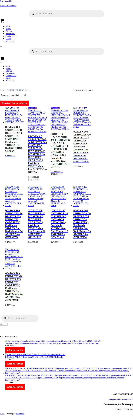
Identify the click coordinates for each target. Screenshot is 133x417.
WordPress (20, 414)
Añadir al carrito (15, 350)
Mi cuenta (10, 41)
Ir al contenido (6, 1)
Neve (2, 414)
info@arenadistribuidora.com (121, 399)
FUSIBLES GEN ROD (15, 90)
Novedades (10, 33)
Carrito (8, 38)
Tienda (8, 29)
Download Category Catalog (14, 103)
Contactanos (11, 36)
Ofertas (9, 31)
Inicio (8, 26)
